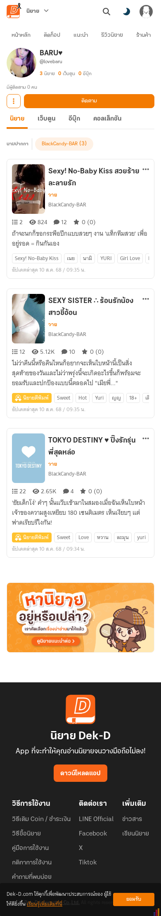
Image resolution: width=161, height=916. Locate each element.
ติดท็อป (52, 35)
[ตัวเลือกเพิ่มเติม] (14, 101)
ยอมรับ (133, 899)
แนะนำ (80, 35)
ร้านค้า (143, 35)
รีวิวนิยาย (112, 35)
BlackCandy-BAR (60, 144)
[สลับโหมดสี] (126, 11)
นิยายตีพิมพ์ (36, 397)
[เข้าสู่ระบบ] (146, 11)
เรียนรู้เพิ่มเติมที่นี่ (44, 904)
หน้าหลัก (21, 35)
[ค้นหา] (106, 11)
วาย (52, 195)
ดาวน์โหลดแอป (80, 773)
